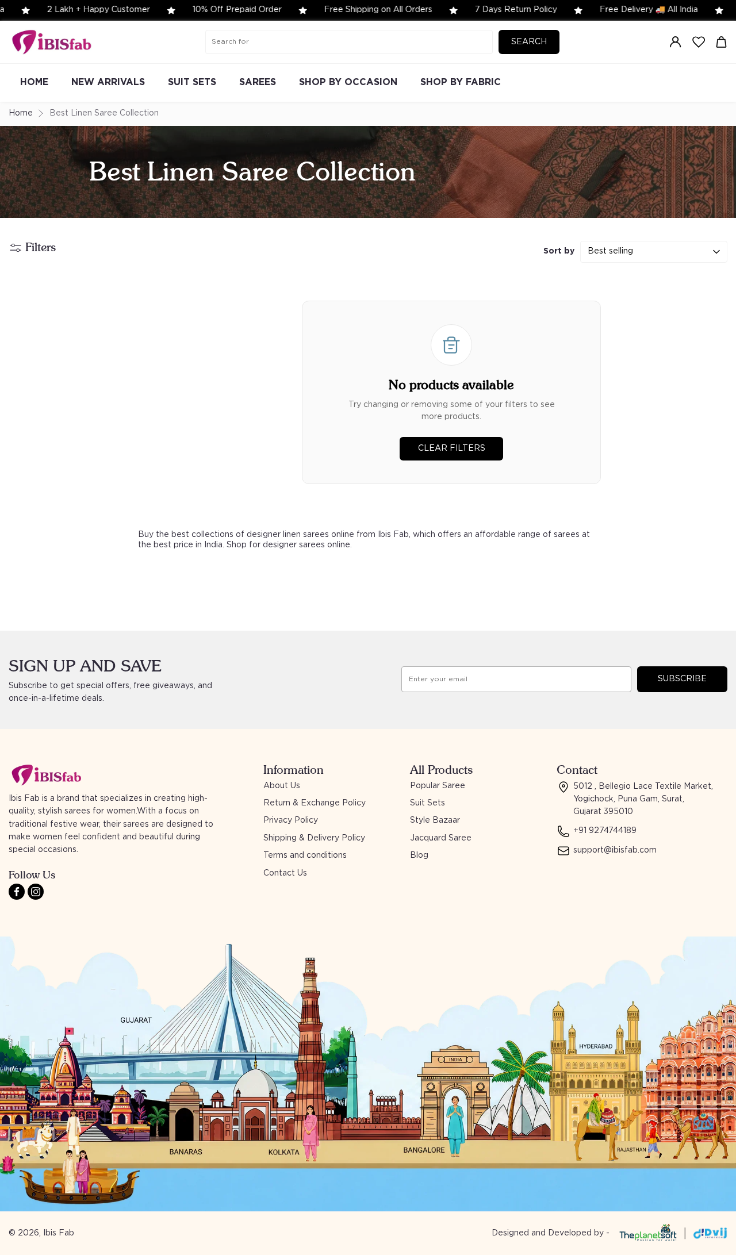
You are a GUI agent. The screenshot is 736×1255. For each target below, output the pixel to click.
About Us (281, 786)
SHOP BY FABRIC (460, 82)
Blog (419, 855)
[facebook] (17, 892)
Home (21, 113)
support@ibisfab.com (615, 850)
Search (529, 42)
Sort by (558, 251)
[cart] (721, 42)
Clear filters (451, 448)
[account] (675, 42)
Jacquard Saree (440, 838)
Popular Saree (437, 786)
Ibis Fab (58, 1233)
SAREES (257, 82)
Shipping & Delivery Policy (314, 838)
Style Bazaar (435, 820)
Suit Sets (427, 803)
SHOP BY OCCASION (348, 82)
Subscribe (682, 679)
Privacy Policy (290, 820)
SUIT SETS (192, 82)
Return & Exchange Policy (314, 803)
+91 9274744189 (605, 831)
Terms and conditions (305, 855)
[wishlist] (698, 42)
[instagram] (36, 892)
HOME (34, 82)
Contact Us (285, 873)
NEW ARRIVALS (108, 82)
